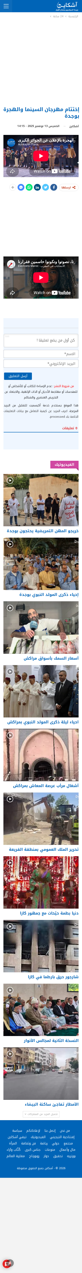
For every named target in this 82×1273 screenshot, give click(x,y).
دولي (55, 1143)
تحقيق (58, 1156)
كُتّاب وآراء (13, 1150)
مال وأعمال (67, 1150)
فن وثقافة (28, 1143)
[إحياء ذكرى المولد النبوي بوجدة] (41, 564)
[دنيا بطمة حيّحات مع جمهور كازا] (41, 882)
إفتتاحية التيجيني (62, 1137)
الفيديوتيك (38, 1137)
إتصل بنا (50, 1131)
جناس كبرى (33, 1150)
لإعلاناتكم (33, 1131)
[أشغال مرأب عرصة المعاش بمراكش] (41, 755)
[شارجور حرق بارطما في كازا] (41, 946)
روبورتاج (34, 1156)
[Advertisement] (41, 62)
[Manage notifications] (10, 1263)
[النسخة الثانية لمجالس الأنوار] (41, 1010)
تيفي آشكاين (17, 1137)
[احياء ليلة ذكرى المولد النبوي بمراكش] (41, 691)
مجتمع (68, 1143)
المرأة (13, 1143)
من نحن (65, 1131)
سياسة (17, 1131)
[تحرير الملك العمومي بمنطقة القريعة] (41, 819)
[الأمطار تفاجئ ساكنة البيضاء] (41, 1073)
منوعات (50, 1150)
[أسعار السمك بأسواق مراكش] (41, 627)
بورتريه (71, 1156)
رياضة (44, 1143)
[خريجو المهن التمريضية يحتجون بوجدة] (41, 500)
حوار (46, 1156)
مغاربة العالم (16, 1156)
